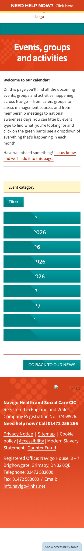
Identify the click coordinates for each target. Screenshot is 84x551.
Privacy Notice (18, 434)
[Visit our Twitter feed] (39, 29)
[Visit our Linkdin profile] (48, 29)
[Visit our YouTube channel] (31, 29)
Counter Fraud (42, 448)
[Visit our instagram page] (57, 29)
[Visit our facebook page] (65, 29)
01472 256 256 (63, 423)
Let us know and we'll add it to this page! (40, 155)
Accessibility (31, 441)
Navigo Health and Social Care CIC (40, 402)
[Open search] (7, 29)
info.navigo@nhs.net (24, 486)
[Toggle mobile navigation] (76, 29)
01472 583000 (40, 472)
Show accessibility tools (61, 547)
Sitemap (46, 434)
